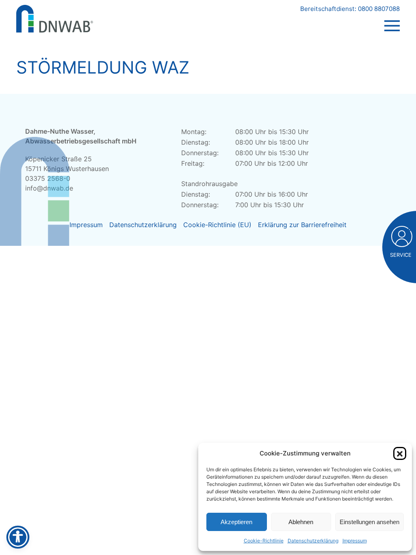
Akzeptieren (236, 521)
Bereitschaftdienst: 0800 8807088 (350, 9)
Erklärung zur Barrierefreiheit (302, 225)
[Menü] (392, 18)
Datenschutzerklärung (313, 541)
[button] (400, 453)
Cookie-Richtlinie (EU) (217, 225)
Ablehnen (300, 521)
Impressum (354, 541)
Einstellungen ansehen (369, 521)
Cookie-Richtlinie (264, 541)
